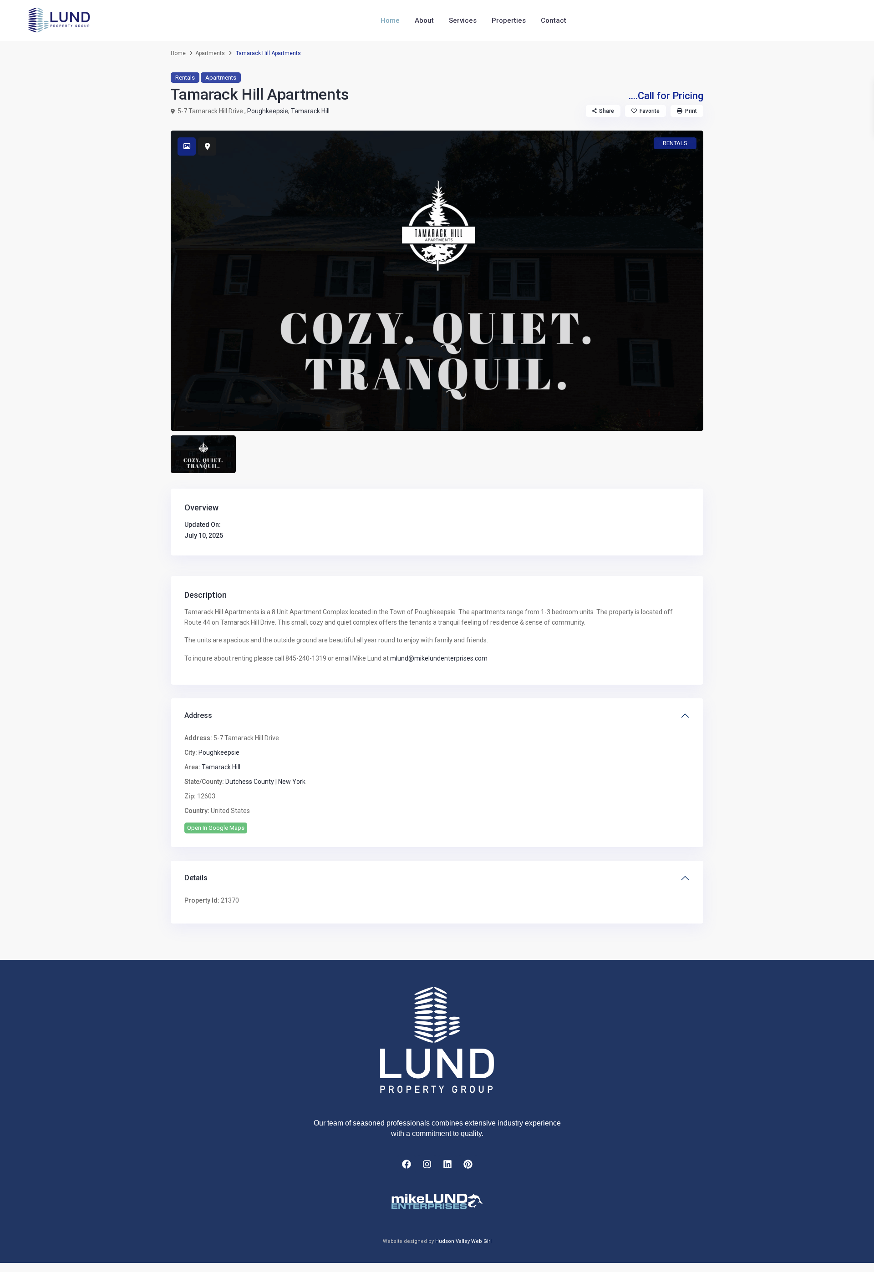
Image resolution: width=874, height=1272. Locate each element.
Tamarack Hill (310, 111)
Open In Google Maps (215, 827)
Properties (509, 20)
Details (196, 877)
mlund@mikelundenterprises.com (439, 658)
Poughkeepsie (267, 111)
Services (463, 20)
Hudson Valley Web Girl (463, 1241)
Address (198, 715)
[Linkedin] (447, 1164)
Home (390, 20)
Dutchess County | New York (265, 781)
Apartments (210, 53)
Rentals (185, 77)
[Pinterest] (468, 1164)
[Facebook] (406, 1164)
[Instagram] (427, 1164)
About (424, 20)
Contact (553, 20)
